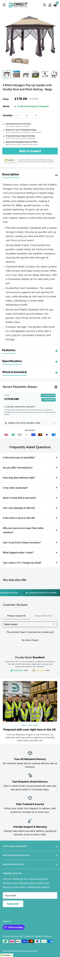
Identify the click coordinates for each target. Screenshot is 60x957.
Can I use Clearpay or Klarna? (19, 507)
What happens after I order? (18, 552)
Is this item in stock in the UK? (19, 517)
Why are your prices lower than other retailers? (23, 530)
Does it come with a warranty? (19, 497)
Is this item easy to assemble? (19, 457)
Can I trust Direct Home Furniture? (22, 542)
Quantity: (8, 115)
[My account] (50, 4)
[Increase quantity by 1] (36, 115)
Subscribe (13, 903)
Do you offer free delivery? (18, 467)
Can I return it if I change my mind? (22, 562)
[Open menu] (4, 5)
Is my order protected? (15, 487)
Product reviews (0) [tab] (16, 616)
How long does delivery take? (19, 477)
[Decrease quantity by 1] (18, 115)
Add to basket (30, 151)
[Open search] (44, 4)
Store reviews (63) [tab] (43, 616)
